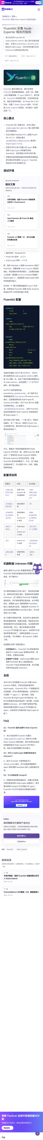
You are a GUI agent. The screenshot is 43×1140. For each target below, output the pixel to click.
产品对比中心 (21, 841)
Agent (30, 285)
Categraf (24, 160)
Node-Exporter (21, 104)
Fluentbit (7, 89)
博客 (13, 16)
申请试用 (7, 1128)
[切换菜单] (38, 9)
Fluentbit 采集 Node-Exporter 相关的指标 (19, 19)
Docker (21, 274)
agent (22, 95)
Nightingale (11, 143)
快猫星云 (5, 16)
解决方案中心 (21, 836)
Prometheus (20, 396)
